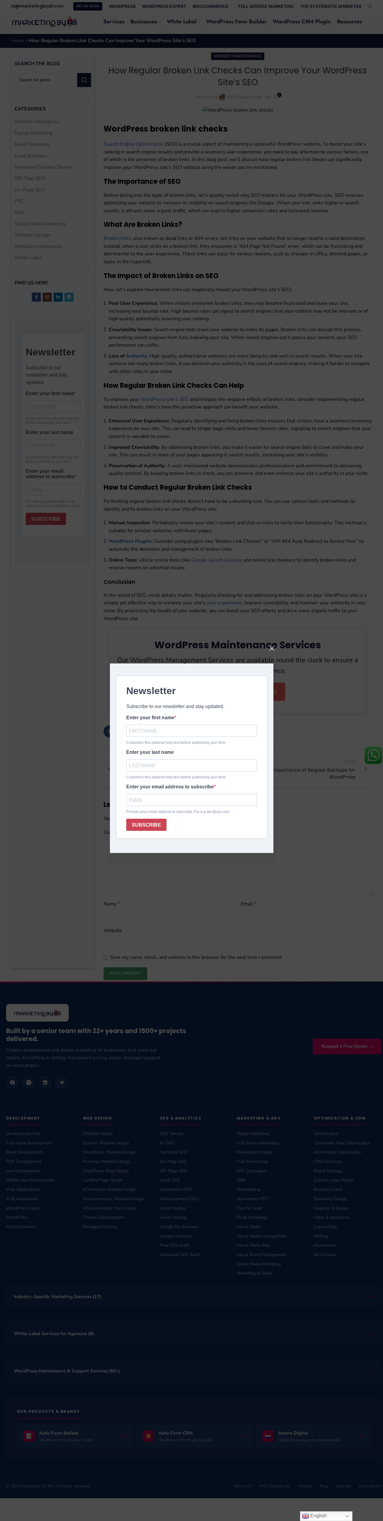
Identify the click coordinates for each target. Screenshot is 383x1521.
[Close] (271, 648)
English (318, 1515)
